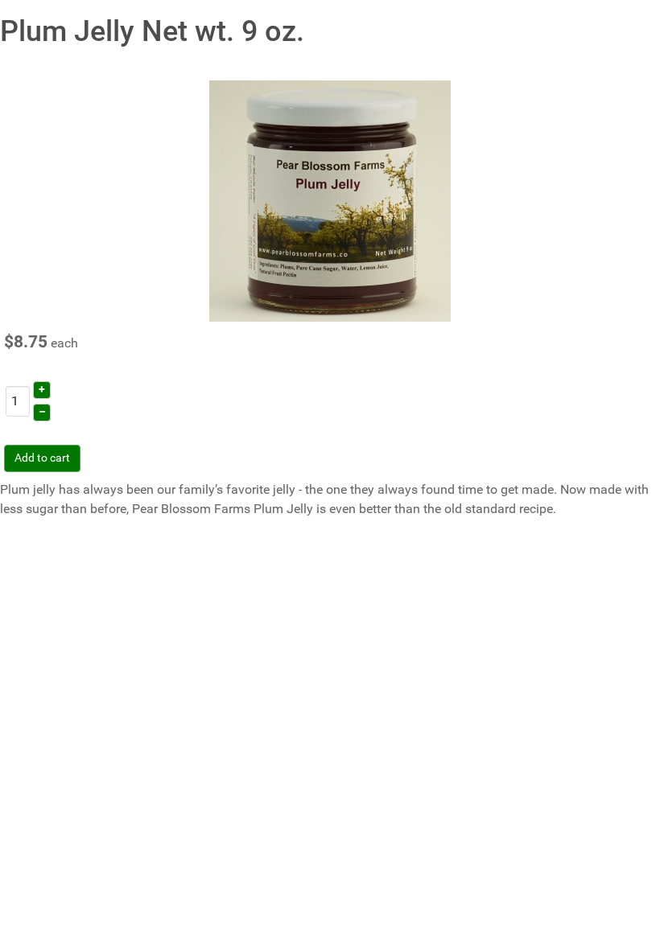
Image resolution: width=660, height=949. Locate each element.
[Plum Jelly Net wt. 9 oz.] (330, 199)
